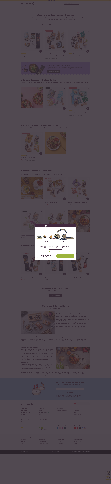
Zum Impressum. (59, 249)
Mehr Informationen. (52, 249)
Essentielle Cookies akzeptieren (46, 256)
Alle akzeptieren (65, 256)
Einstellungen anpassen (55, 251)
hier (63, 247)
